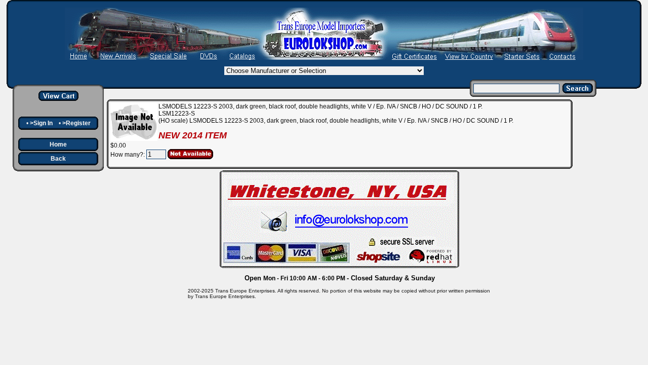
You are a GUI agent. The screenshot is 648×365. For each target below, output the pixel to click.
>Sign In (41, 123)
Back (58, 158)
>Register (76, 123)
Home (58, 144)
